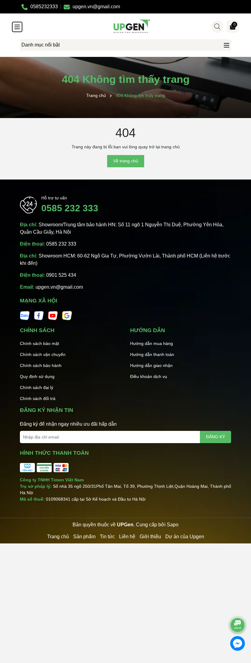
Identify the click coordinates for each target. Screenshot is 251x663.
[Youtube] (53, 315)
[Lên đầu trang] (238, 608)
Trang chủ (58, 536)
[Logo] (132, 26)
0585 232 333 (69, 208)
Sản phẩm (84, 536)
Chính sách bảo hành (41, 365)
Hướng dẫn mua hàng (151, 343)
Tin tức (107, 536)
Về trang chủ (125, 160)
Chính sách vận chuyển (43, 354)
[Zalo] (25, 315)
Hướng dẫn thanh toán (152, 354)
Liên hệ (127, 536)
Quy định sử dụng (37, 376)
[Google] (67, 315)
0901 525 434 (61, 275)
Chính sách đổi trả (37, 398)
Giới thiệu (150, 536)
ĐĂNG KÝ (215, 436)
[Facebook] (39, 315)
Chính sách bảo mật (39, 343)
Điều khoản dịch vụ (148, 376)
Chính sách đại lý (36, 387)
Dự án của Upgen (184, 536)
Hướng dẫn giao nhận (151, 365)
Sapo (172, 524)
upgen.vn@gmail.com (59, 287)
